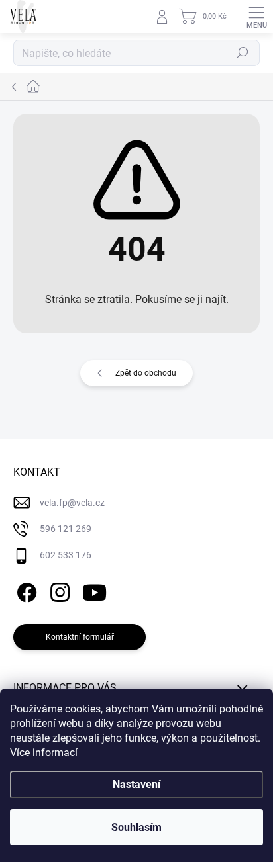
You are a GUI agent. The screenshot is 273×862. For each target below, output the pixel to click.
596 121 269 (65, 528)
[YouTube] (94, 589)
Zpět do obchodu (145, 373)
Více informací (44, 752)
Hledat (242, 53)
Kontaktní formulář (80, 637)
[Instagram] (58, 589)
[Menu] (256, 16)
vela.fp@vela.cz (72, 502)
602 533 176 (65, 555)
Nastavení (136, 784)
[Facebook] (24, 589)
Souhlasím (136, 827)
